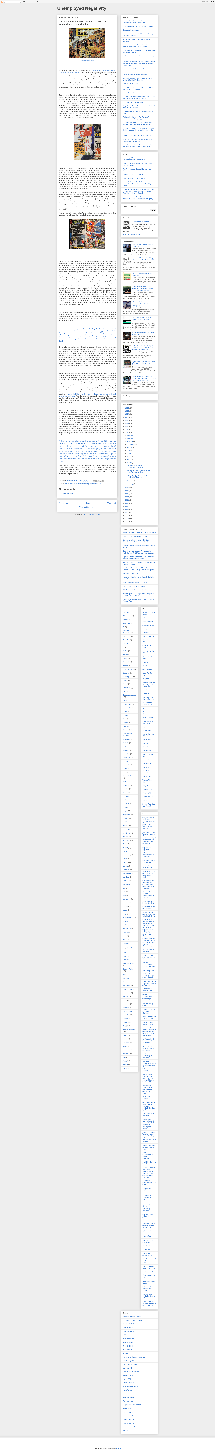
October (130, 441)
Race (125, 956)
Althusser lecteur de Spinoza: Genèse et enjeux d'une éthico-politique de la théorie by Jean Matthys (148, 822)
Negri (125, 914)
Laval (125, 851)
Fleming (126, 761)
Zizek (125, 1068)
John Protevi (127, 1349)
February (130, 481)
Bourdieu (126, 673)
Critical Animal (128, 1328)
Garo (124, 772)
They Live (145, 786)
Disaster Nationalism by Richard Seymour (148, 964)
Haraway (126, 803)
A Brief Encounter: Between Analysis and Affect (139, 533)
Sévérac (126, 978)
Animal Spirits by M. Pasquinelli (148, 867)
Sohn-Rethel (127, 989)
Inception (145, 679)
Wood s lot (126, 1430)
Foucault (126, 765)
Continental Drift (128, 1324)
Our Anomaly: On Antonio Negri (134, 102)
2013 (127, 500)
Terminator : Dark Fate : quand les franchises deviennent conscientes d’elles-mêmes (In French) (139, 130)
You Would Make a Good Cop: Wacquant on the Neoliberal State (144, 259)
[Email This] (94, 481)
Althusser (126, 636)
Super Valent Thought (130, 1419)
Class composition (129, 695)
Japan (125, 844)
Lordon (125, 862)
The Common (128, 1011)
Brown (125, 680)
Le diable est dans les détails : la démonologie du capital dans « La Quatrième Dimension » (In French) (139, 63)
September (131, 444)
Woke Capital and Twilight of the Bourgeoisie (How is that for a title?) (138, 594)
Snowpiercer (146, 750)
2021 (127, 423)
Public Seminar (128, 1408)
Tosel (125, 1026)
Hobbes (125, 818)
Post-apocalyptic (128, 947)
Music (125, 910)
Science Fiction (128, 969)
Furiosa (145, 662)
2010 (127, 509)
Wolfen (144, 800)
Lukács (125, 866)
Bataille (125, 658)
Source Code (147, 760)
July (128, 450)
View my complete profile (132, 234)
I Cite (125, 1335)
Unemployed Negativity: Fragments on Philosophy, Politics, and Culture (136, 159)
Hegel (125, 811)
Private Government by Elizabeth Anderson (147, 1155)
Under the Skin (147, 789)
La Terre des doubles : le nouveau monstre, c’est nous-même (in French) (138, 57)
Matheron (126, 884)
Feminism (126, 754)
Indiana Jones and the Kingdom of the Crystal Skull (149, 684)
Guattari (126, 796)
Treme (125, 1039)
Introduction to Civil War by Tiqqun (149, 1017)
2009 (127, 512)
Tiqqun (125, 1018)
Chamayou (127, 688)
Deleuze (126, 730)
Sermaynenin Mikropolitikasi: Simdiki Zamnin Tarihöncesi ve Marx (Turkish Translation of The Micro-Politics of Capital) (138, 191)
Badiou (125, 651)
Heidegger (126, 814)
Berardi (125, 665)
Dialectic (126, 743)
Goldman (126, 785)
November (131, 438)
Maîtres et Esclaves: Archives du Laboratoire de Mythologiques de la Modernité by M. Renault (149, 1066)
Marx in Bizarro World (130, 84)
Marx (75, 484)
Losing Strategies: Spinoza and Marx (136, 74)
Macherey (126, 870)
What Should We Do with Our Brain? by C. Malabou (149, 1303)
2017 (127, 488)
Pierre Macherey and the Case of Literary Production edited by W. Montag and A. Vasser (149, 1123)
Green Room (147, 669)
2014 (127, 497)
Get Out (145, 666)
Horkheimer (127, 822)
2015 (127, 494)
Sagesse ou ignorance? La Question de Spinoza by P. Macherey (147, 1206)
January (130, 484)
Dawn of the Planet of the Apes (149, 652)
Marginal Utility (128, 1368)
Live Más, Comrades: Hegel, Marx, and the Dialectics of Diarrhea (142, 319)
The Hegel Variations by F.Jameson (147, 1248)
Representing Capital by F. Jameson (147, 1190)
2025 (127, 411)
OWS (125, 925)
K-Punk (125, 1353)
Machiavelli (127, 873)
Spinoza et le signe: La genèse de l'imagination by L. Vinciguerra (149, 1233)
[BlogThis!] (96, 481)
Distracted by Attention (131, 30)
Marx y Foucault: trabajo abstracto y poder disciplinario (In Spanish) (138, 88)
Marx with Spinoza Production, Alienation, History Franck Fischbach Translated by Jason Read (139, 184)
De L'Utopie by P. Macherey (148, 950)
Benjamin (126, 662)
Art (124, 647)
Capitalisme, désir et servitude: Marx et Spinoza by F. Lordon (148, 874)
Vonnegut (126, 1050)
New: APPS (127, 1379)
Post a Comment (67, 493)
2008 (127, 515)
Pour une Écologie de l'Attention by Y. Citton (148, 1147)
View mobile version (87, 507)
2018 (127, 432)
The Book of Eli (147, 763)
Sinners (145, 743)
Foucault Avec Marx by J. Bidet (148, 989)
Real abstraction (128, 963)
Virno (125, 1046)
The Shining (146, 767)
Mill (124, 892)
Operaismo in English (130, 1394)
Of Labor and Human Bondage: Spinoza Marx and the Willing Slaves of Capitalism (139, 97)
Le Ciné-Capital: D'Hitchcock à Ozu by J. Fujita (148, 1048)
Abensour (126, 612)
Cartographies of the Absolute (133, 1320)
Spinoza (126, 993)
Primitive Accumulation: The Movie (135, 582)
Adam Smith (127, 616)
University (126, 1042)
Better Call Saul (128, 669)
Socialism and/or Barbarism (132, 1416)
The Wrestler (147, 776)
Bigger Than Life (148, 636)
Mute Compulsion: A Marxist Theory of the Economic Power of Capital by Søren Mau (148, 1078)
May (129, 456)
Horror (125, 825)
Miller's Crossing (148, 717)
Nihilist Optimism (129, 1383)
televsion (126, 1008)
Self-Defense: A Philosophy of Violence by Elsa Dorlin (148, 1217)
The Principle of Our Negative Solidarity (137, 135)
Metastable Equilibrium (131, 1372)
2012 (127, 503)
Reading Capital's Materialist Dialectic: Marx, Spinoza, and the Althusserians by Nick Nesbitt (148, 1172)
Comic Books (127, 704)
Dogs (125, 746)
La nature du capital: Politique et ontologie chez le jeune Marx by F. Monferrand (149, 1031)
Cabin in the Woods (146, 646)
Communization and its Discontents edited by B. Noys (149, 914)
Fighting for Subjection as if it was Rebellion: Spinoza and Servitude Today (138, 557)
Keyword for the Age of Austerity (134, 1357)
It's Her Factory (128, 1338)
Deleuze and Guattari (127, 734)
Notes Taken (127, 1390)
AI (123, 627)
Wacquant (93, 484)
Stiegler (125, 996)
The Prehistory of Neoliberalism (134, 586)
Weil (124, 1057)
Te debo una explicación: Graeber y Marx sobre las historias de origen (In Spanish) (137, 123)
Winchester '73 (147, 797)
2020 (127, 426)
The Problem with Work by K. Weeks (148, 1267)
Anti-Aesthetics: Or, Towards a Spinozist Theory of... (137, 476)
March (129, 463)
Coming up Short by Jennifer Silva (148, 902)
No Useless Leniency (130, 1386)
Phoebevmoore (128, 1397)
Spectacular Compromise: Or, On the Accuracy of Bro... (138, 471)
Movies (125, 906)
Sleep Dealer (147, 747)
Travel (125, 1035)
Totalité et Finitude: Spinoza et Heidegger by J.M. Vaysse (149, 1274)
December (131, 435)
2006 (127, 521)
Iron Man (145, 690)
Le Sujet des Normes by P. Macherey (147, 1055)
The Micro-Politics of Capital (133, 174)
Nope (144, 727)
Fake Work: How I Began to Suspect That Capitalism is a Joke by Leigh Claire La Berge (148, 973)
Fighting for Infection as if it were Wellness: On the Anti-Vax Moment (143, 363)
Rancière (126, 960)
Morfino (125, 903)
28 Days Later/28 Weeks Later (148, 613)
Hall (124, 800)
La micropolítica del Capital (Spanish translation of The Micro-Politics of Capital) (138, 198)
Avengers (145, 629)
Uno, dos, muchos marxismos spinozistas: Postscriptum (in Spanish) (138, 140)
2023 (127, 417)
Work (99, 484)
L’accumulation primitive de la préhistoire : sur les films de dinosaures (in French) (139, 46)
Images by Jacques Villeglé (87, 60)
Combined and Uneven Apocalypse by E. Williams (148, 894)
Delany (125, 726)
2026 (127, 408)
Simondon (126, 985)
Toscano (126, 1022)
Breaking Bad (127, 677)
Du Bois (125, 750)
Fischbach (126, 757)
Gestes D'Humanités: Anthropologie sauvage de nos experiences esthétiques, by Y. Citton (148, 1000)
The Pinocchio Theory (130, 1427)
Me (124, 888)
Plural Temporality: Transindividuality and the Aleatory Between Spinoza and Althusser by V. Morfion (149, 1137)
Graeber (126, 789)
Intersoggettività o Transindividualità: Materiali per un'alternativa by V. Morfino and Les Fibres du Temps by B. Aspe (149, 837)
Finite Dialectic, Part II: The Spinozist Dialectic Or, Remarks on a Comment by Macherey (143, 288)
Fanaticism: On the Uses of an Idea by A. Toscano (149, 983)
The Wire (126, 1015)
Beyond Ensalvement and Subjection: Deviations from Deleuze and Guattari (136, 541)
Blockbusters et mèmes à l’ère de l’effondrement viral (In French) (134, 22)
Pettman (126, 932)
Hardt (125, 807)
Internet (125, 836)
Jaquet (125, 848)
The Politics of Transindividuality (134, 178)
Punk (124, 952)
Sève (124, 974)
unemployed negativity (143, 221)
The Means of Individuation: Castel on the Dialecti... (136, 466)
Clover (125, 700)
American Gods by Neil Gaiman (149, 861)
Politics (125, 939)
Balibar (66, 484)
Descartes (126, 739)
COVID (125, 711)
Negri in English (128, 1375)
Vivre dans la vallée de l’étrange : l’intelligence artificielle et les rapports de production (139, 146)
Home (87, 503)
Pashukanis (127, 928)
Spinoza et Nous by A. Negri (148, 1241)
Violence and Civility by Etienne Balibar (148, 1296)
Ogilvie (125, 921)
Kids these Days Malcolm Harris (148, 1023)
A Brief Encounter (148, 618)
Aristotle (126, 643)
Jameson (126, 840)
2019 (127, 429)
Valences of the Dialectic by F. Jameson (147, 1288)
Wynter (125, 1064)
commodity (127, 708)
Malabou (126, 877)
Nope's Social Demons (131, 93)
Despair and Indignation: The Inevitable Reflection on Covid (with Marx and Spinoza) (138, 552)
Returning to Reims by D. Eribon (146, 1197)
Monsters (126, 899)
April (129, 459)
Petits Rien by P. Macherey (148, 1114)
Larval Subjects (128, 1361)
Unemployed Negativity (81, 8)
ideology (126, 829)
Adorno (125, 620)
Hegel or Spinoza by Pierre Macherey (148, 1011)
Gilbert (125, 781)
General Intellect (128, 776)
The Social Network (146, 772)
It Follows (145, 693)
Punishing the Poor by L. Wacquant (149, 1163)
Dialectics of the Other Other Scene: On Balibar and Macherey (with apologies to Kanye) (144, 378)
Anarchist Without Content (132, 1316)
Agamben (126, 623)
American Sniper (148, 625)
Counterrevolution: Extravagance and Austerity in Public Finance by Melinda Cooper (149, 942)
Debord (125, 722)
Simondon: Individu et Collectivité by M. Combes (149, 1225)
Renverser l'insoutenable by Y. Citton (149, 1182)
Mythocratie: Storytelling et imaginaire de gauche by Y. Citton (147, 1089)
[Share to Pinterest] (102, 481)
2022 (127, 420)
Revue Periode (128, 1412)
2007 (127, 518)
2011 (127, 506)
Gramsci (126, 792)
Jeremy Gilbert (128, 1342)
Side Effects (146, 740)
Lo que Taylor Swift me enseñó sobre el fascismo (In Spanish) (137, 70)
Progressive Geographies (132, 1405)
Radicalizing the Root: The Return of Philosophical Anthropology (136, 118)
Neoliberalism (127, 917)
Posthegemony (128, 1401)
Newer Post (63, 503)
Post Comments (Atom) (92, 514)
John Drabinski (128, 1346)
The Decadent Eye (129, 1423)
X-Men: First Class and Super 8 (149, 805)
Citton (125, 691)
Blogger (118, 1448)
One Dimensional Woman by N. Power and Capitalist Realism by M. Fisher (148, 1106)
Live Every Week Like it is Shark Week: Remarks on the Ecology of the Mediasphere (138, 569)
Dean (125, 719)
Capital (125, 684)
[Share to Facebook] (100, 481)
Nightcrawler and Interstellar (148, 722)
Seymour (126, 982)
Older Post (111, 503)
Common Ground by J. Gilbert (148, 907)
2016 (127, 491)
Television (126, 1004)
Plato (124, 936)
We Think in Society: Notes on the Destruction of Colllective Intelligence (142, 304)
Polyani (125, 943)
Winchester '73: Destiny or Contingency (137, 590)
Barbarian (145, 632)
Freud (125, 768)
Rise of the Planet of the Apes (148, 735)
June (129, 453)
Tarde (125, 1000)
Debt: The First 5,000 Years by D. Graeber (148, 957)
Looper (144, 708)
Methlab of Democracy (131, 573)
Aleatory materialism (127, 631)
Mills (124, 895)
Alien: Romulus (147, 621)
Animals (125, 640)
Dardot (125, 715)
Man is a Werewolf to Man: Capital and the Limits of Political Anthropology (138, 79)
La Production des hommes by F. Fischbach (148, 1041)
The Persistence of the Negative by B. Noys (149, 1261)
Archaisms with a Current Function (135, 536)
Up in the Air (146, 793)
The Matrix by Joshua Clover (147, 1254)
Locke (71, 484)
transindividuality (83, 484)
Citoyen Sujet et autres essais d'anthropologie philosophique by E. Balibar (148, 884)
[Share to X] (98, 481)
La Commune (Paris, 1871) (147, 703)
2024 (127, 414)
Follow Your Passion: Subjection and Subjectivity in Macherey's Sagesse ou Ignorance (143, 348)
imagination (127, 833)
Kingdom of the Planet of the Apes (148, 698)
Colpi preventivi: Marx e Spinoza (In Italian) (138, 26)
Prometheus (146, 730)
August (130, 447)
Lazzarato (126, 855)
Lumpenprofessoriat (130, 1364)
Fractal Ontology (129, 1331)
